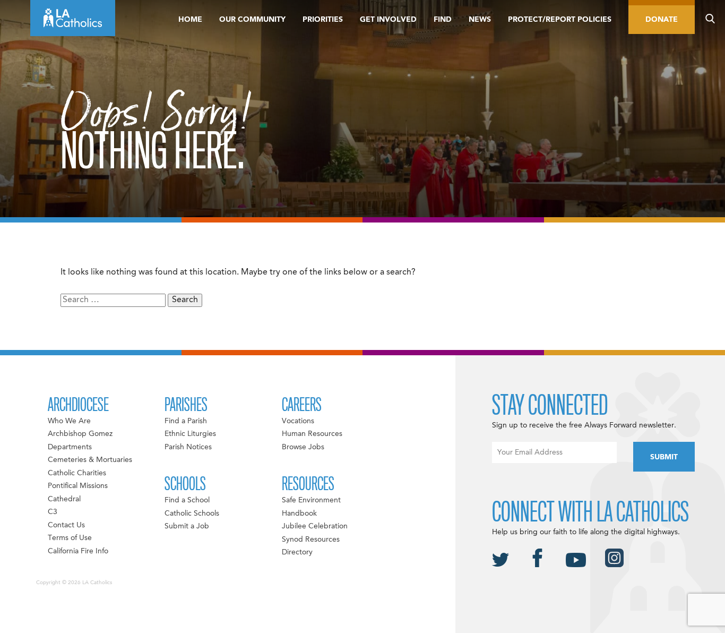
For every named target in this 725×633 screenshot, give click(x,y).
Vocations (298, 421)
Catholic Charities (77, 473)
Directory (297, 552)
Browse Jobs (303, 447)
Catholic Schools (192, 513)
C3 (52, 512)
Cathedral (64, 499)
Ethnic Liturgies (190, 434)
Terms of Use (70, 538)
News (480, 19)
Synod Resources (311, 539)
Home (190, 19)
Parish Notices (188, 447)
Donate (661, 19)
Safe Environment (311, 500)
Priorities (323, 19)
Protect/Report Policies (559, 19)
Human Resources (312, 434)
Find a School (187, 500)
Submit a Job (187, 526)
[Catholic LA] (72, 18)
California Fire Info (78, 551)
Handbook (299, 513)
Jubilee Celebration (315, 526)
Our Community (252, 19)
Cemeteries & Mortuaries (90, 460)
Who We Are (69, 421)
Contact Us (66, 525)
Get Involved (388, 19)
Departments (70, 447)
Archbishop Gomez (80, 434)
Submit (664, 457)
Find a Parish (186, 421)
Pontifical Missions (78, 486)
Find (443, 19)
